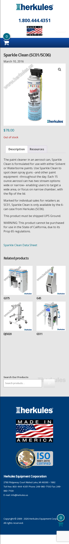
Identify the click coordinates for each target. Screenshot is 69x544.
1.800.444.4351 (34, 20)
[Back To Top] (61, 536)
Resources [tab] (37, 149)
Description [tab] (16, 149)
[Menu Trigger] (61, 27)
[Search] (49, 383)
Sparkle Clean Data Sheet (20, 245)
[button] (59, 69)
